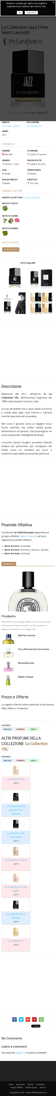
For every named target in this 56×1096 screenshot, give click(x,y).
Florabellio (8, 616)
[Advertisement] (28, 350)
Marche (31, 1084)
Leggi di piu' (31, 13)
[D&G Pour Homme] (8, 639)
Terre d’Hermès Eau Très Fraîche (33, 649)
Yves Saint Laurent (10, 126)
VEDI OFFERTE (11, 249)
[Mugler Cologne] (8, 680)
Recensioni (20, 1084)
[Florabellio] (28, 591)
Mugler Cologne (25, 677)
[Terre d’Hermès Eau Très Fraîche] (8, 653)
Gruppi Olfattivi (16, 1087)
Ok (20, 13)
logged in (21, 1052)
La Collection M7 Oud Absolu (16, 837)
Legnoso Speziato (32, 197)
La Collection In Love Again (16, 890)
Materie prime (31, 1087)
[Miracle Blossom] (8, 667)
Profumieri (40, 1084)
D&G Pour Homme (26, 635)
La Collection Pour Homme (16, 917)
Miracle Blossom (26, 663)
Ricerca (43, 1087)
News (11, 1084)
